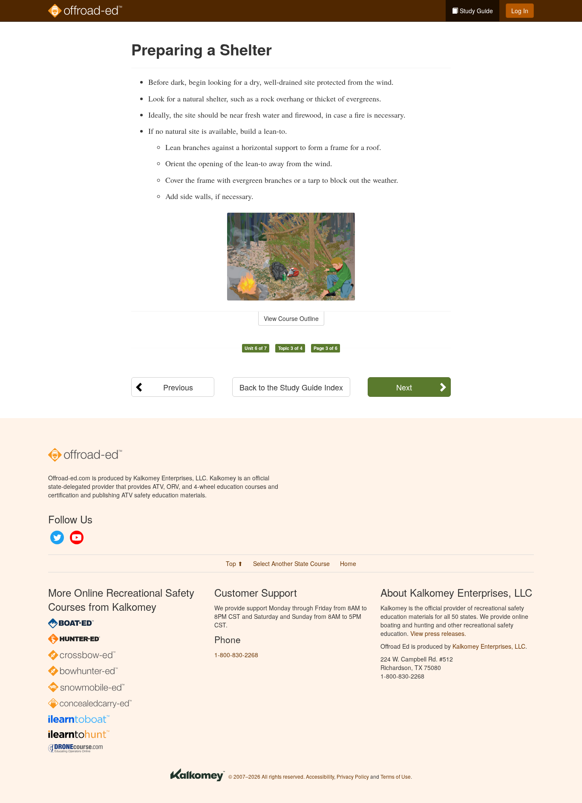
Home (348, 563)
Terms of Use (395, 776)
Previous (178, 387)
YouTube (77, 537)
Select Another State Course (291, 563)
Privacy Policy (353, 776)
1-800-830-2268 (236, 654)
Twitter (57, 537)
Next (404, 387)
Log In (519, 10)
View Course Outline (291, 318)
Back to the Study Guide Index (291, 387)
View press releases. (438, 633)
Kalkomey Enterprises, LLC (488, 646)
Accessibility (320, 776)
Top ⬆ (234, 563)
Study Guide (475, 10)
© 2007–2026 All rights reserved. (266, 776)
